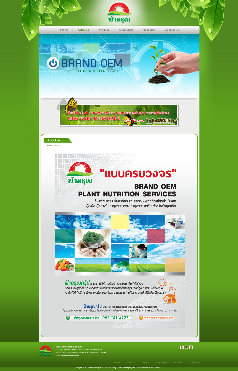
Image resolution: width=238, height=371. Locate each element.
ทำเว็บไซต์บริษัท (142, 368)
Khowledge (161, 362)
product (146, 362)
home (49, 145)
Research (178, 362)
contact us (194, 362)
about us (57, 145)
